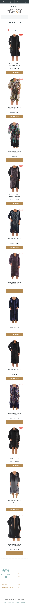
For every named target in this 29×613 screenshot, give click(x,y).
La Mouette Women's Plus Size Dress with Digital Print (14, 239)
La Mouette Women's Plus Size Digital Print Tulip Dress (14, 195)
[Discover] (17, 602)
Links (18, 587)
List (18, 30)
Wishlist (18, 576)
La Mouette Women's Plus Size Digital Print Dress (14, 151)
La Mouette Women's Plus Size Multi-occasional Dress (14, 544)
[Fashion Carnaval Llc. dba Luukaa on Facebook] (11, 6)
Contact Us (4, 584)
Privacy (18, 584)
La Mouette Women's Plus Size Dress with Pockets (14, 326)
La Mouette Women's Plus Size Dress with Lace (14, 282)
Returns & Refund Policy (7, 587)
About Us (4, 585)
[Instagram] (5, 573)
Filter (2, 30)
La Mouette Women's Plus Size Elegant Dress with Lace (14, 370)
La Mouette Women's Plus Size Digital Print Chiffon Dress (14, 108)
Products (14, 560)
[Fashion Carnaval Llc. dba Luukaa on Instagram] (15, 6)
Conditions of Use (20, 585)
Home (8, 560)
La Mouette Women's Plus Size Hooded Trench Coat (14, 457)
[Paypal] (23, 602)
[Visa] (5, 602)
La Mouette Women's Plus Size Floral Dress (14, 414)
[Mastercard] (9, 602)
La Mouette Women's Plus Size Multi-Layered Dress (14, 501)
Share (25, 30)
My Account (19, 574)
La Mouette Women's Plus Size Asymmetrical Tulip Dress (14, 64)
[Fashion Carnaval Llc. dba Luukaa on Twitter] (13, 6)
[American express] (13, 602)
